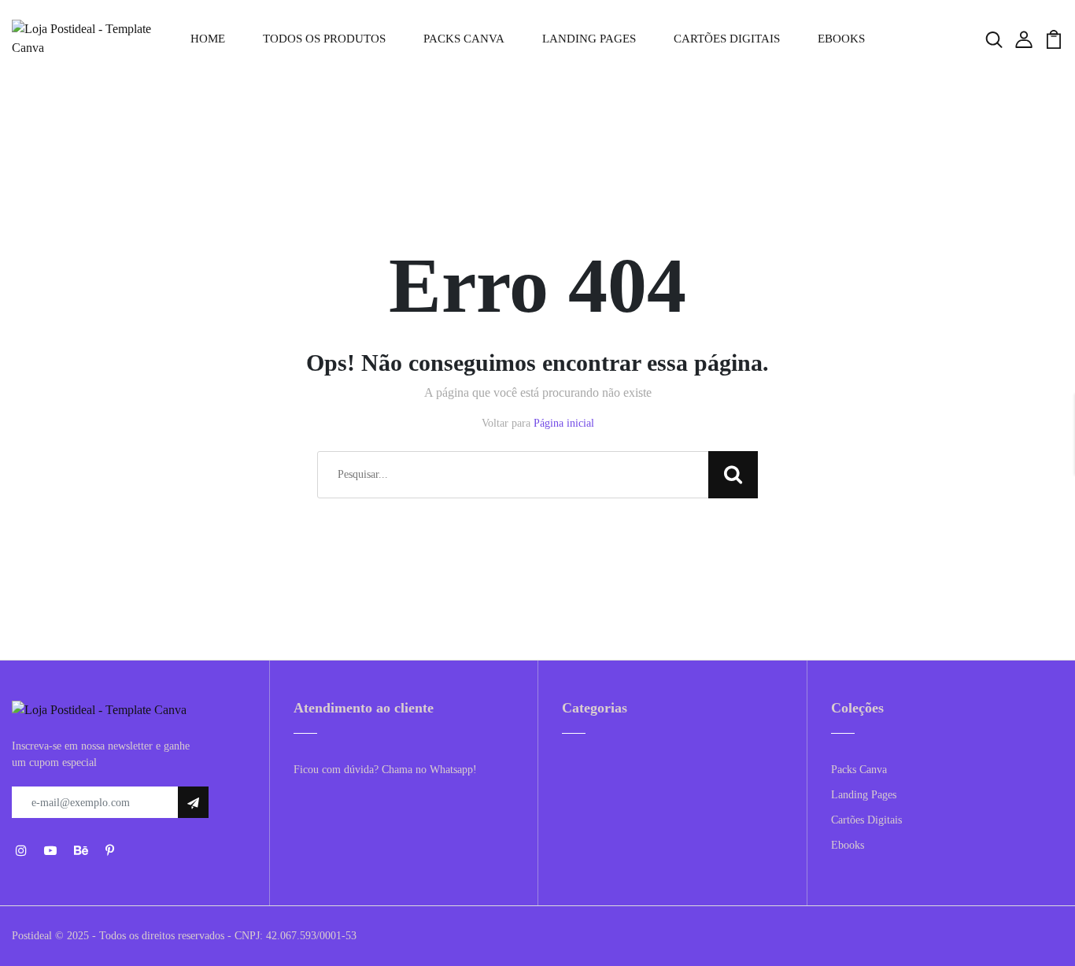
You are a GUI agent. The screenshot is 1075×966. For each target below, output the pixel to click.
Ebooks (841, 38)
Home (207, 38)
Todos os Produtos (324, 38)
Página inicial (564, 423)
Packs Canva (463, 38)
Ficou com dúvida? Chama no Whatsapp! (385, 769)
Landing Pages (589, 38)
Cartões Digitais (727, 38)
